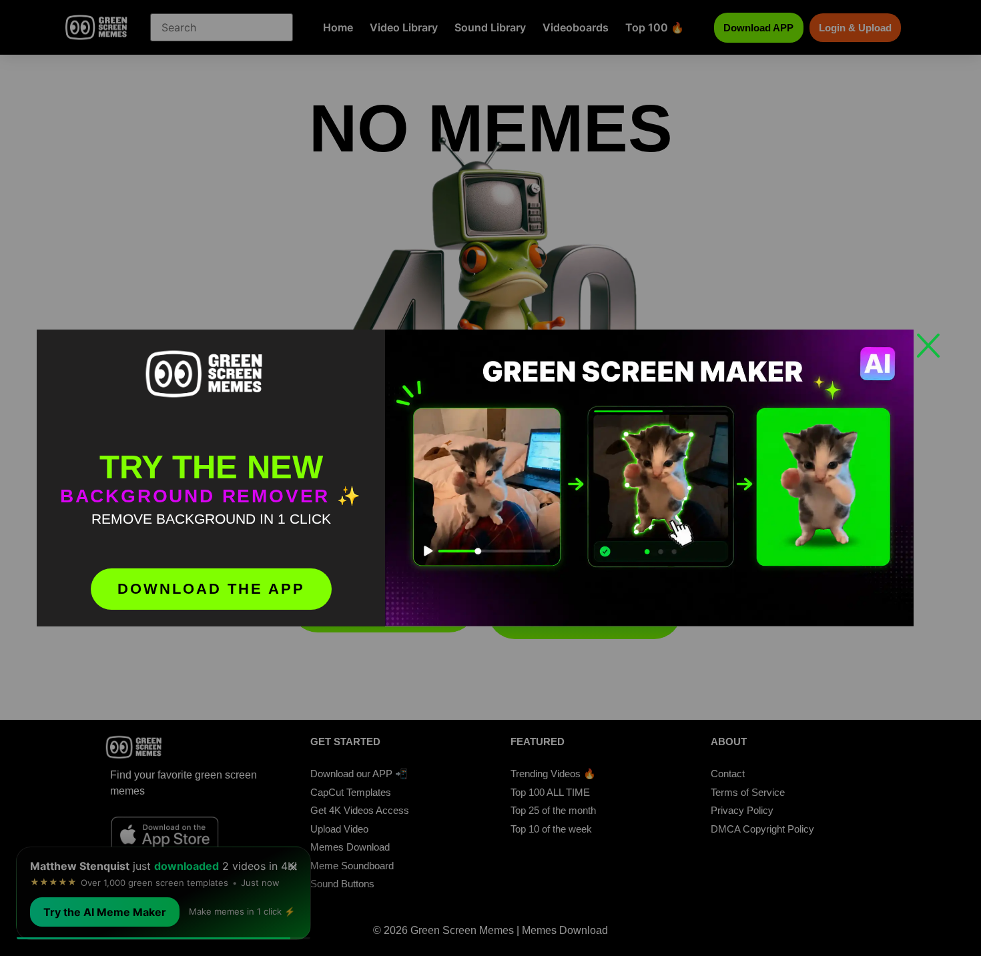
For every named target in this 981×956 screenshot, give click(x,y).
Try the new (211, 467)
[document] (490, 478)
